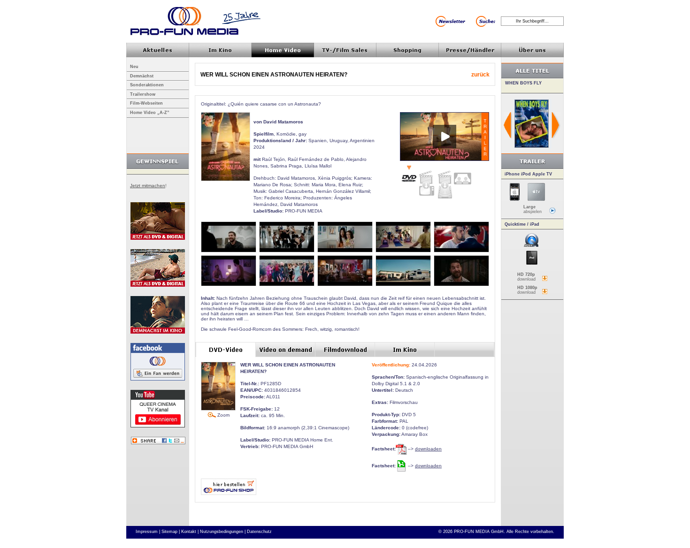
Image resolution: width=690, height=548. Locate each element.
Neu (134, 66)
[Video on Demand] (427, 181)
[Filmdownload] (444, 182)
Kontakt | (190, 531)
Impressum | (148, 531)
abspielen (532, 209)
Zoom (223, 415)
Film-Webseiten (146, 103)
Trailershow (142, 94)
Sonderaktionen (147, 85)
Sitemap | (170, 531)
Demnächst (141, 76)
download (526, 277)
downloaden (428, 448)
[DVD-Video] (409, 174)
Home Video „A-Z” (149, 112)
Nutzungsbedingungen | (222, 531)
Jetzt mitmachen (147, 185)
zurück (480, 74)
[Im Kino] (462, 175)
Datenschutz (259, 531)
